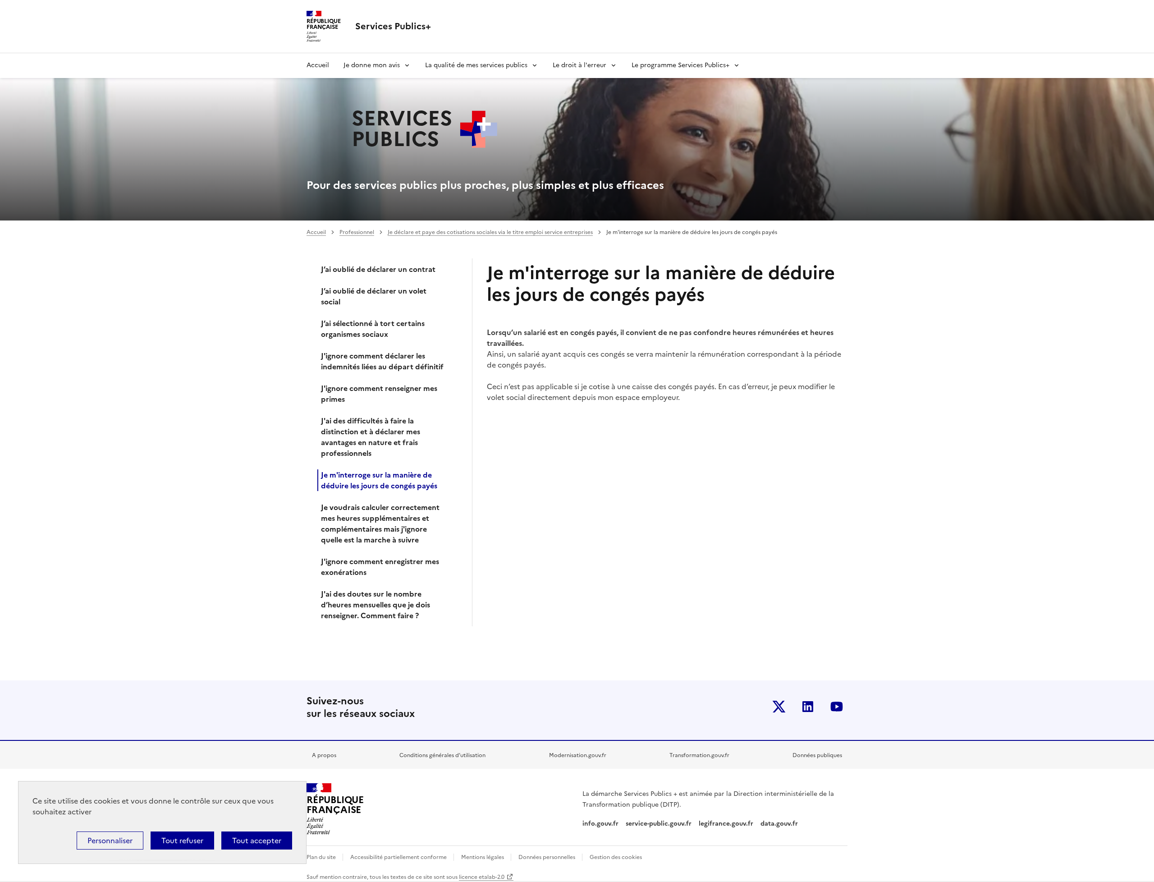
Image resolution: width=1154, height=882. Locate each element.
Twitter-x (779, 706)
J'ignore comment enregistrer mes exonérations (380, 567)
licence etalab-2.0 (481, 877)
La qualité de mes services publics (476, 65)
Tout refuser (182, 840)
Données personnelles (547, 857)
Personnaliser (110, 840)
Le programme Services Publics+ (680, 65)
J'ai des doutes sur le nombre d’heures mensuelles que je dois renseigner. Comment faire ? (375, 604)
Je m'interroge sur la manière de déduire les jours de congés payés (379, 480)
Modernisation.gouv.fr (577, 755)
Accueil (318, 65)
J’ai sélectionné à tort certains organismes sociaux (373, 329)
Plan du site (322, 857)
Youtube (836, 706)
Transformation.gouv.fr (699, 755)
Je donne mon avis (371, 65)
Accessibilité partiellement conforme (399, 857)
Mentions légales (483, 857)
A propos (324, 755)
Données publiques (817, 755)
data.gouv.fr (780, 823)
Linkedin (808, 706)
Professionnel (356, 232)
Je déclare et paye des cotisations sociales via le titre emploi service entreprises (490, 232)
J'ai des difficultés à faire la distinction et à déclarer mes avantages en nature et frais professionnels (370, 437)
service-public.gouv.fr (658, 823)
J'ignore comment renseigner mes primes (379, 393)
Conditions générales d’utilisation (442, 755)
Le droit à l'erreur (579, 65)
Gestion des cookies (616, 857)
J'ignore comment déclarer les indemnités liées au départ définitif (382, 361)
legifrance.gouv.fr (726, 823)
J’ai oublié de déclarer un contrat (378, 269)
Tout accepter (256, 840)
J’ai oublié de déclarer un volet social (373, 296)
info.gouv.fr (600, 823)
